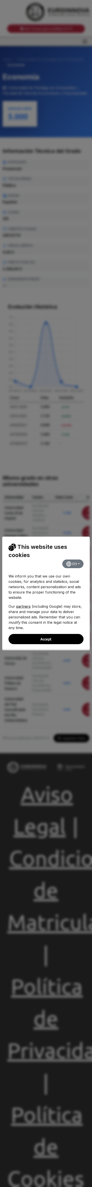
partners (23, 606)
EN (74, 564)
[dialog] (46, 593)
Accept (45, 639)
